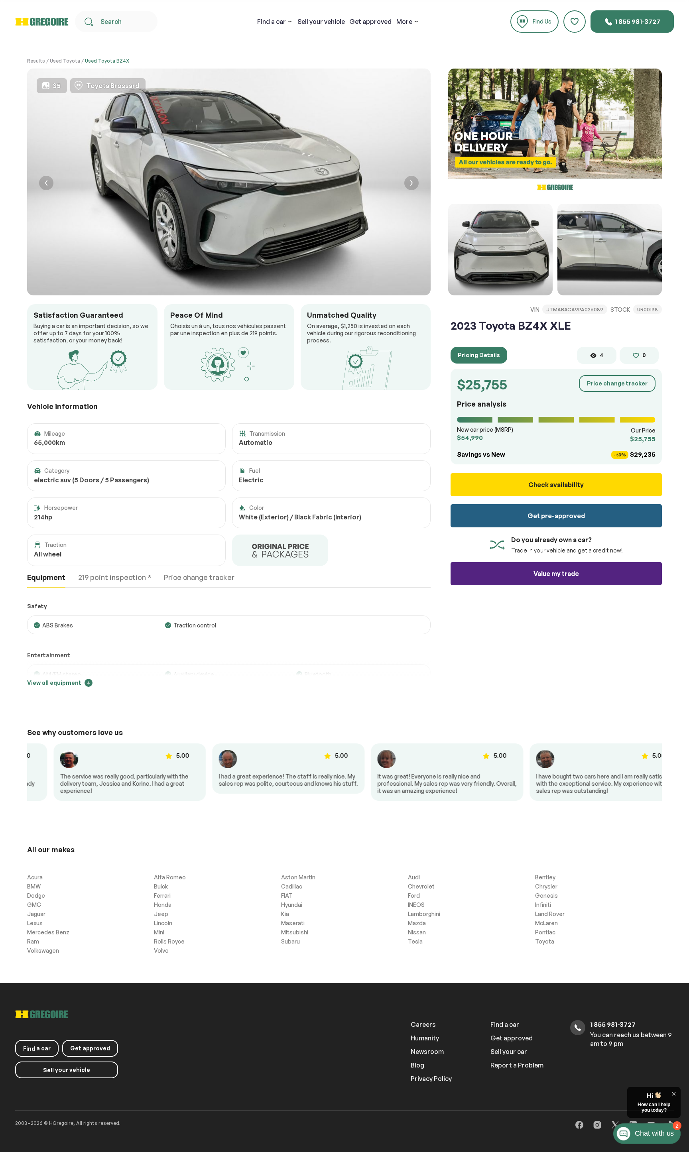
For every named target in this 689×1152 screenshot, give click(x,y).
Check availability (556, 485)
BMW (34, 886)
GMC (34, 904)
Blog (417, 1065)
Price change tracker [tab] (199, 577)
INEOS (416, 904)
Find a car (504, 1024)
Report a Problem (516, 1065)
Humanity (425, 1038)
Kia (285, 913)
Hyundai (291, 904)
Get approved (370, 22)
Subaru (290, 941)
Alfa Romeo (170, 877)
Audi (414, 877)
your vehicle (321, 22)
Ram (33, 941)
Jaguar (36, 913)
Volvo (161, 950)
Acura (35, 877)
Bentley (545, 877)
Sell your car (508, 1052)
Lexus (35, 923)
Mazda (417, 923)
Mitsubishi (294, 932)
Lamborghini (424, 913)
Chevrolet (421, 886)
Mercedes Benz (48, 932)
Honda (162, 904)
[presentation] (46, 184)
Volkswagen (43, 950)
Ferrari (162, 895)
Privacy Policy (431, 1079)
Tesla (415, 941)
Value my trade (556, 574)
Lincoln (163, 923)
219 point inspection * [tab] (115, 577)
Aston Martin (298, 877)
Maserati (293, 923)
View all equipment (54, 682)
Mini (159, 932)
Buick (161, 886)
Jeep (161, 913)
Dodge (36, 895)
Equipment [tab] (46, 577)
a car (271, 22)
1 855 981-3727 (637, 22)
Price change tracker (617, 383)
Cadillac (291, 886)
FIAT (287, 895)
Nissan (417, 932)
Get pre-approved (556, 516)
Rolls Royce (169, 941)
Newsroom (427, 1052)
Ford (414, 895)
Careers (423, 1024)
